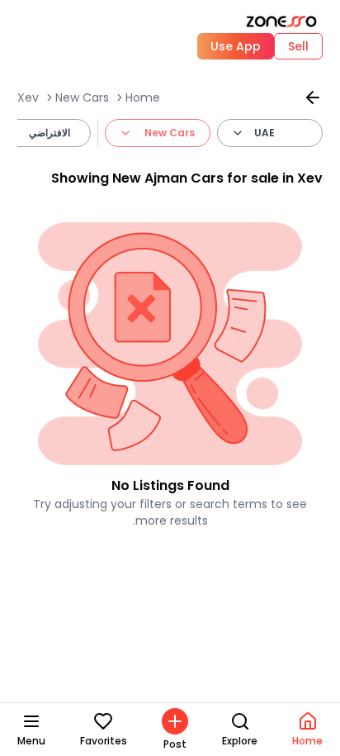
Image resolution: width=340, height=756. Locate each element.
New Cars (82, 97)
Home (142, 97)
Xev (28, 97)
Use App (235, 46)
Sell (298, 46)
